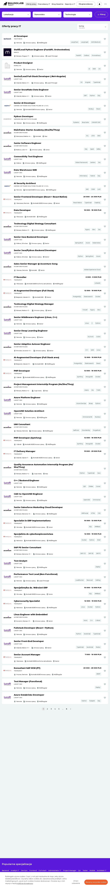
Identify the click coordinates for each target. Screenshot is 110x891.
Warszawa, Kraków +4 (23, 136)
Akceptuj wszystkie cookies (96, 882)
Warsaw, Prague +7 (22, 56)
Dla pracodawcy (86, 4)
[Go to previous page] (39, 709)
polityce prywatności (25, 883)
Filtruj (102, 14)
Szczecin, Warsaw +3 (23, 621)
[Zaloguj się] (99, 4)
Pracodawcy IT (44, 4)
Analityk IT (15, 870)
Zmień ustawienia (76, 882)
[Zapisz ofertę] (104, 39)
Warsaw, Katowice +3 (23, 514)
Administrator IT (54, 870)
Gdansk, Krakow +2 (22, 96)
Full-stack (42, 870)
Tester (85, 870)
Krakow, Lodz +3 (21, 150)
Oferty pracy (31, 4)
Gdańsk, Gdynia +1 (22, 458)
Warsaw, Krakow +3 (22, 230)
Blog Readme (57, 4)
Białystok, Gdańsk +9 (23, 297)
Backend (5, 870)
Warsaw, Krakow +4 (22, 391)
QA (79, 870)
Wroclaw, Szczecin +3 (23, 350)
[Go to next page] (70, 709)
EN (105, 4)
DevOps (24, 870)
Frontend (33, 870)
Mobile (92, 870)
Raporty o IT (70, 4)
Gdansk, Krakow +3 (22, 83)
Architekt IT (101, 870)
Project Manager (69, 870)
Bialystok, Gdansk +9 (23, 364)
